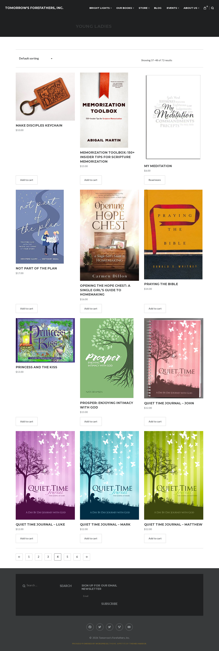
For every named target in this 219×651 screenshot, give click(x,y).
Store (143, 7)
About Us (190, 7)
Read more (155, 179)
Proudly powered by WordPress (90, 643)
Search (66, 586)
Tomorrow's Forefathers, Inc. (34, 8)
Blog (157, 7)
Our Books (124, 7)
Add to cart (26, 179)
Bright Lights (99, 7)
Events (172, 7)
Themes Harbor (137, 643)
